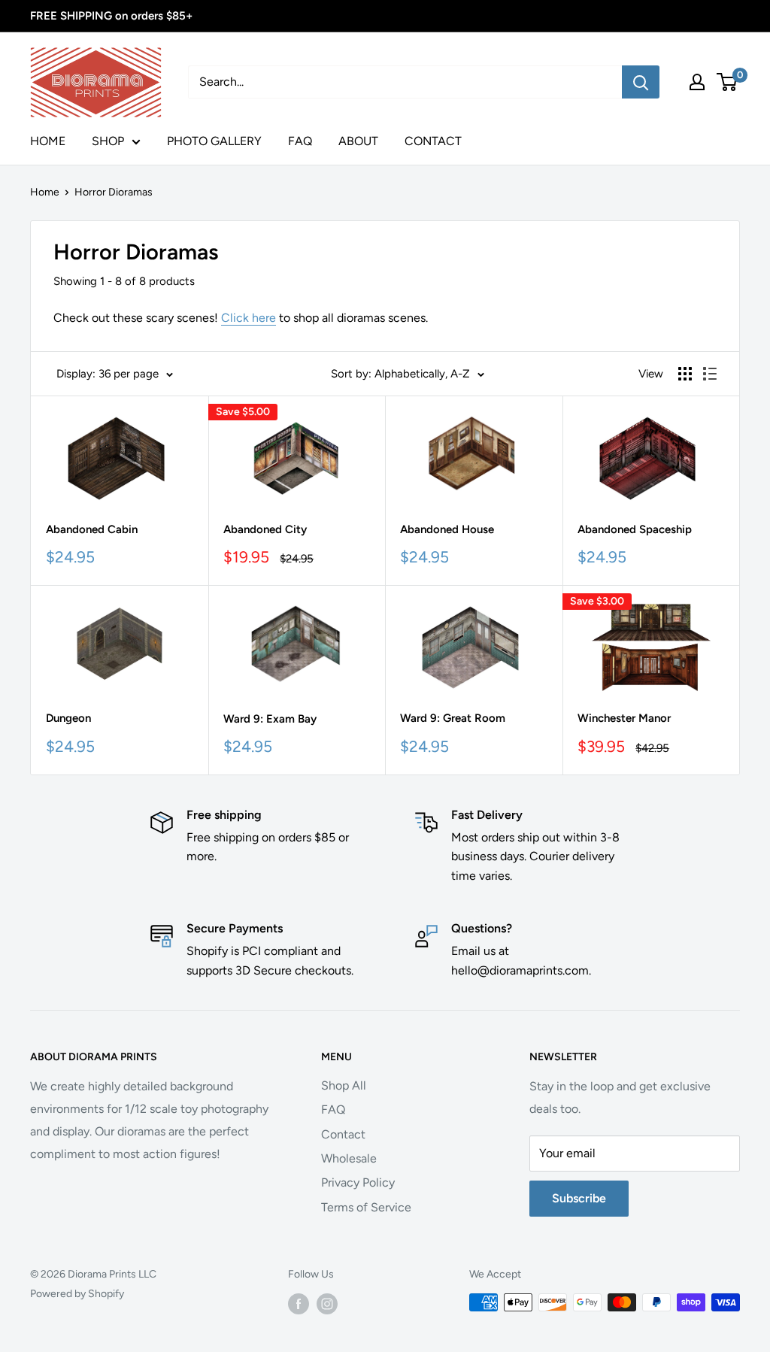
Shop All (343, 1085)
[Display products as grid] (685, 373)
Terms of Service (366, 1207)
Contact (343, 1134)
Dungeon (68, 718)
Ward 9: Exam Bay (270, 719)
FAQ (300, 141)
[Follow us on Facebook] (298, 1303)
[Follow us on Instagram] (327, 1303)
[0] (727, 82)
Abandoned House (447, 529)
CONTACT (433, 141)
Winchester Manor (624, 718)
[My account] (697, 82)
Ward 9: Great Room (452, 718)
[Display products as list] (710, 373)
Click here (248, 318)
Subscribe (579, 1198)
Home (44, 192)
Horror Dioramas (113, 192)
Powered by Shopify (77, 1293)
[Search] (640, 82)
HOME (47, 141)
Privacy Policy (358, 1182)
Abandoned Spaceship (635, 529)
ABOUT (358, 141)
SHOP (108, 141)
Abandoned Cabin (92, 529)
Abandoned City (265, 529)
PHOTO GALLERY (214, 141)
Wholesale (349, 1158)
